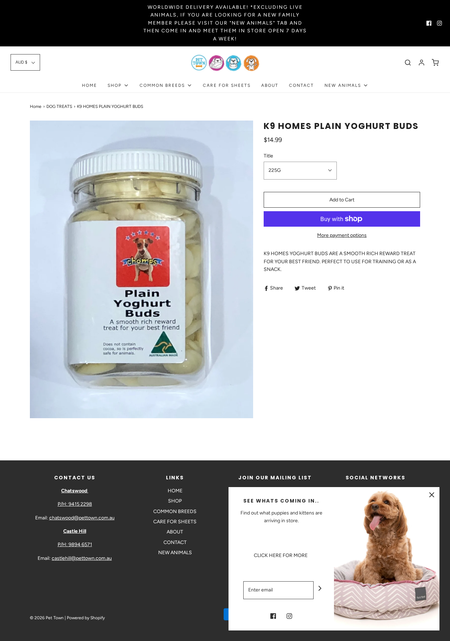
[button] (25, 62)
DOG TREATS (59, 106)
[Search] (408, 62)
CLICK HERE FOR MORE (281, 555)
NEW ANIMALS (175, 553)
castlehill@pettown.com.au (82, 558)
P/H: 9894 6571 (75, 545)
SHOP (175, 501)
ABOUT (269, 85)
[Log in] (421, 62)
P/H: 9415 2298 (75, 504)
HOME (89, 85)
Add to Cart (341, 200)
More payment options (342, 235)
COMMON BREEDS (175, 511)
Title (268, 156)
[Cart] (435, 62)
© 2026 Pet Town (47, 617)
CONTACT (301, 85)
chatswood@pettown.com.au (82, 518)
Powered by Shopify (86, 617)
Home (35, 106)
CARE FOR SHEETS (227, 85)
